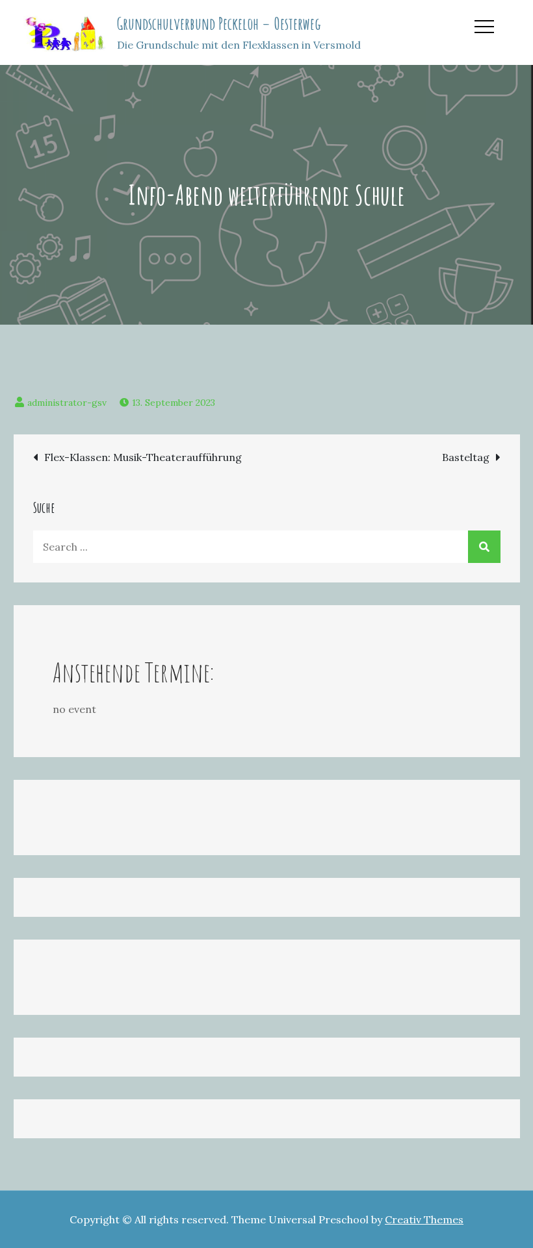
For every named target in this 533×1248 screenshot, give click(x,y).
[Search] (484, 546)
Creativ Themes (424, 1219)
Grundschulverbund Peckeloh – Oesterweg (219, 23)
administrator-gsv (67, 402)
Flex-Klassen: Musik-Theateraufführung (143, 457)
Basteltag (465, 457)
